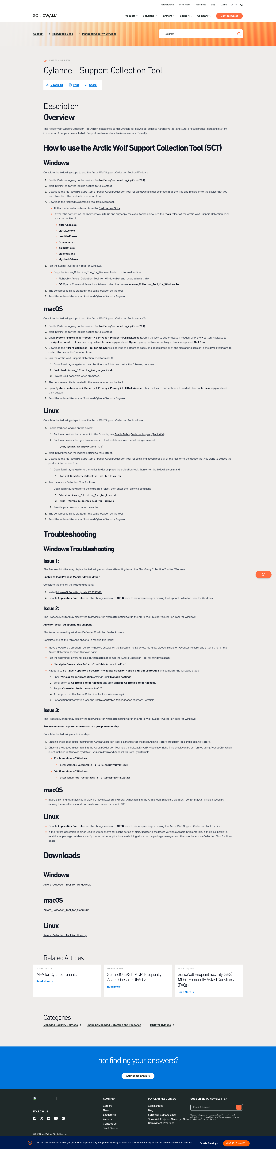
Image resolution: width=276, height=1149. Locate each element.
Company (202, 15)
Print (76, 84)
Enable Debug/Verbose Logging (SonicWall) (120, 180)
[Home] (45, 16)
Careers (107, 1105)
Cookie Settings (208, 1143)
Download (56, 84)
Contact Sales (229, 15)
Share (93, 84)
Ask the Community (138, 1075)
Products (129, 15)
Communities (155, 1105)
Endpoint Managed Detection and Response (114, 1025)
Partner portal (167, 5)
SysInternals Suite (109, 208)
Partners (167, 15)
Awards (107, 1119)
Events (224, 5)
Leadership (109, 1114)
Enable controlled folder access (113, 700)
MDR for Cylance (160, 1025)
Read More (43, 981)
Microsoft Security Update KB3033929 (79, 592)
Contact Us (110, 1123)
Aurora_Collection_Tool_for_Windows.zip (67, 884)
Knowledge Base (62, 33)
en (231, 5)
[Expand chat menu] (264, 574)
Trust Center (110, 1128)
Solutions (148, 15)
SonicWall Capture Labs (162, 1114)
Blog (213, 5)
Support (185, 15)
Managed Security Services (99, 33)
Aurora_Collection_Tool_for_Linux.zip (65, 935)
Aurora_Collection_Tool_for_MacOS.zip (66, 910)
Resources (201, 5)
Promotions (185, 5)
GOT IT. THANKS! (236, 1143)
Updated (52, 60)
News (106, 1110)
